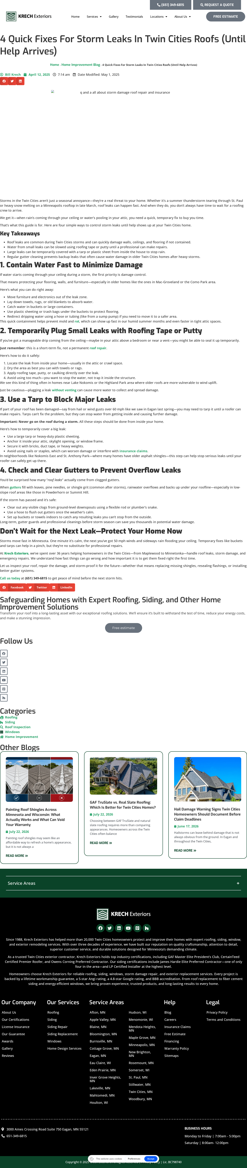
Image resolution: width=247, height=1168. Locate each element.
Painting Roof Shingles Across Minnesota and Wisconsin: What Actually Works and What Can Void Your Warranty (35, 817)
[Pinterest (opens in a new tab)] (4, 689)
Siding (52, 1019)
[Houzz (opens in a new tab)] (4, 698)
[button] (4, 81)
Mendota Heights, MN (142, 1029)
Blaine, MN (98, 1027)
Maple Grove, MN (142, 1037)
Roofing (53, 1012)
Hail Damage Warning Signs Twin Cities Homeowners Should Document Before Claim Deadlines (207, 814)
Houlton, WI (99, 1102)
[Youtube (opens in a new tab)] (4, 680)
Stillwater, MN (140, 1084)
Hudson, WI (137, 1012)
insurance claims (133, 451)
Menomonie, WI (141, 1019)
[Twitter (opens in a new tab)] (4, 662)
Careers (170, 1019)
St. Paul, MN (138, 1077)
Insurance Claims (177, 1027)
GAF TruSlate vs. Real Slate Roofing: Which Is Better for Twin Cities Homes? (123, 805)
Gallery (113, 17)
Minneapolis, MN (142, 1045)
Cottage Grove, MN (104, 1048)
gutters (15, 487)
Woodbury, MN (140, 1099)
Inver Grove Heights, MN (105, 1079)
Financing (171, 1041)
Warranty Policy (176, 1048)
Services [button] (92, 17)
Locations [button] (157, 17)
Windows (54, 1041)
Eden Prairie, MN (103, 1070)
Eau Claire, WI (100, 1063)
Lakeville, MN (100, 1088)
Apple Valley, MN (103, 1019)
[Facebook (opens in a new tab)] (4, 653)
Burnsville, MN (101, 1041)
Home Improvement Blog (80, 65)
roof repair (98, 348)
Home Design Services (64, 1048)
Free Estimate (175, 1034)
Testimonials (134, 17)
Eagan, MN (98, 1055)
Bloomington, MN (103, 1034)
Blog (167, 1012)
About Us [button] (180, 17)
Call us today (10, 578)
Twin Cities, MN (141, 1092)
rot (77, 321)
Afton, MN (97, 1012)
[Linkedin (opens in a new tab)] (4, 671)
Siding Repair (57, 1027)
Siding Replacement (62, 1034)
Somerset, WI (139, 1070)
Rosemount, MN (141, 1063)
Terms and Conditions (223, 1019)
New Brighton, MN (140, 1054)
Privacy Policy (216, 1012)
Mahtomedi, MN (102, 1095)
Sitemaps (171, 1055)
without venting (64, 390)
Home (75, 17)
